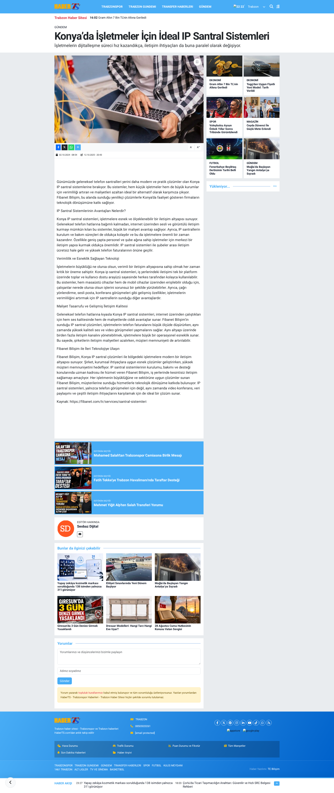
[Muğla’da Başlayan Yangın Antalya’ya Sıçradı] (178, 566)
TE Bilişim (274, 769)
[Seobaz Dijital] (65, 528)
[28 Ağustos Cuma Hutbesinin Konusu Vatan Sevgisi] (178, 609)
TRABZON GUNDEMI (142, 6)
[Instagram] (237, 723)
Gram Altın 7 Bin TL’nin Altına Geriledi (223, 86)
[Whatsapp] (262, 723)
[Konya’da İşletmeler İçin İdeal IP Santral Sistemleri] (129, 99)
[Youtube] (249, 723)
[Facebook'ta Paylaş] (58, 147)
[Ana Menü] (276, 6)
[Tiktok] (256, 723)
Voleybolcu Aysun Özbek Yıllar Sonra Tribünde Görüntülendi (223, 129)
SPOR (212, 121)
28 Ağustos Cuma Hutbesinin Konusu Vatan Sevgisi (173, 627)
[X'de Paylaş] (64, 147)
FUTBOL (214, 163)
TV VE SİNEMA (99, 769)
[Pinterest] (230, 723)
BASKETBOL (117, 769)
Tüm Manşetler (236, 745)
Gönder (65, 681)
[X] (224, 723)
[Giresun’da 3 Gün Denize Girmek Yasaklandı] (80, 609)
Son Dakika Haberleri (73, 752)
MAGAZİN (252, 121)
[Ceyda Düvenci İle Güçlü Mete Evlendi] (262, 107)
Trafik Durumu (125, 745)
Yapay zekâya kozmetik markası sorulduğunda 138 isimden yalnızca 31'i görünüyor (79, 586)
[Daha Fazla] (78, 147)
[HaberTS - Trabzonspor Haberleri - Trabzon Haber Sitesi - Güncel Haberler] (67, 6)
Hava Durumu (70, 745)
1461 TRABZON (63, 769)
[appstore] (233, 731)
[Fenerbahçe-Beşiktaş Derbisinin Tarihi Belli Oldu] (224, 148)
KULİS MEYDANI (173, 765)
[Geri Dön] (10, 782)
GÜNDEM (205, 6)
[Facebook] (217, 723)
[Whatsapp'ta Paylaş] (71, 147)
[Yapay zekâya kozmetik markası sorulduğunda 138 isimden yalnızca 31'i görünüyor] (80, 566)
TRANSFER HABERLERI (177, 6)
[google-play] (251, 731)
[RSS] (269, 723)
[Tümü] (275, 186)
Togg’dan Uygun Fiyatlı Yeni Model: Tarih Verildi (125, 17)
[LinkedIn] (243, 723)
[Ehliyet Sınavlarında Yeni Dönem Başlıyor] (129, 566)
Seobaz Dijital (87, 526)
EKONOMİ (215, 80)
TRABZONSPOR (112, 6)
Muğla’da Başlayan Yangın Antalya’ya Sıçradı (171, 585)
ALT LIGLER (81, 769)
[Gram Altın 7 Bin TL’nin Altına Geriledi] (224, 66)
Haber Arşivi (124, 752)
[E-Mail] (80, 534)
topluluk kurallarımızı (91, 692)
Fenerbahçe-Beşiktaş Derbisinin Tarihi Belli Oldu (222, 170)
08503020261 (142, 726)
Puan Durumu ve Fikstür (186, 745)
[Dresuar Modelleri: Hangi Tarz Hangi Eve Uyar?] (129, 609)
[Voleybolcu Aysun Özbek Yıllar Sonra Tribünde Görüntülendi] (224, 107)
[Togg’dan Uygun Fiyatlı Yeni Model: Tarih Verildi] (262, 66)
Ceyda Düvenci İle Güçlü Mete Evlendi (259, 127)
